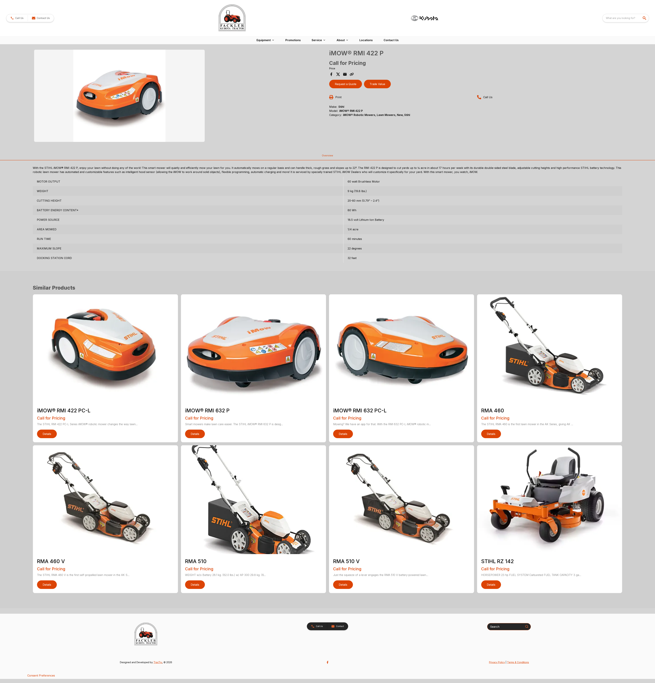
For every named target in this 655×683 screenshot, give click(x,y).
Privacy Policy (497, 662)
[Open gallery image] (119, 96)
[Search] (527, 626)
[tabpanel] (180, 96)
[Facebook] (327, 662)
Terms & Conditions (518, 662)
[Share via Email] (345, 74)
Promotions (293, 40)
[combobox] (625, 18)
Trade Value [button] (377, 84)
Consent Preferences (41, 675)
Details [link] (47, 434)
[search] (645, 18)
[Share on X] (338, 74)
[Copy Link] (352, 74)
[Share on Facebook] (331, 74)
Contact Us (391, 40)
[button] (17, 18)
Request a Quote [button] (345, 84)
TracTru (158, 662)
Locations (366, 40)
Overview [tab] (327, 155)
